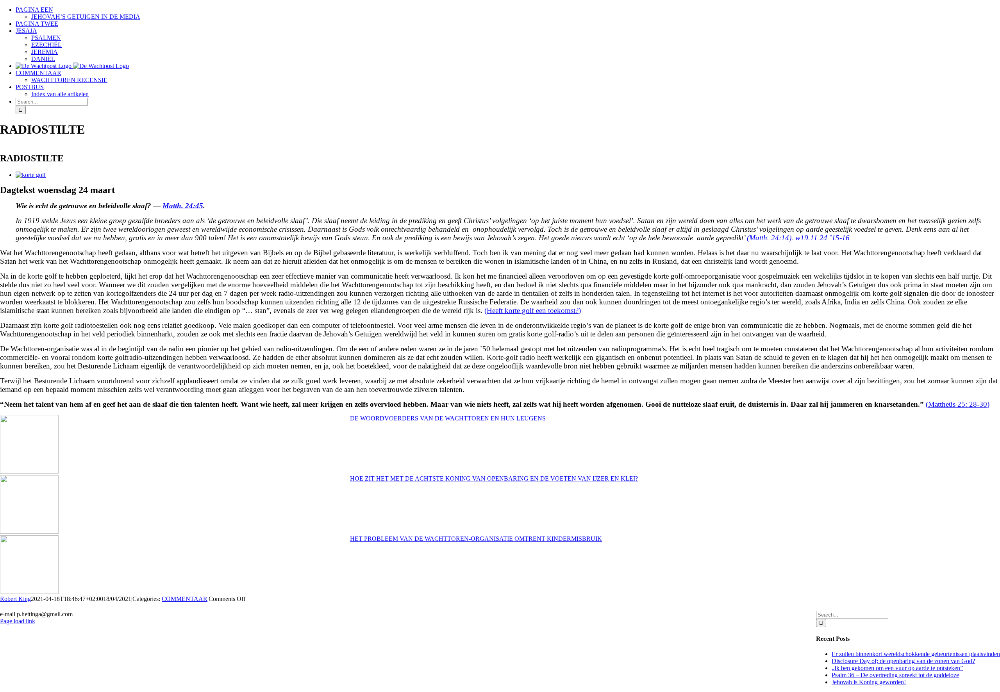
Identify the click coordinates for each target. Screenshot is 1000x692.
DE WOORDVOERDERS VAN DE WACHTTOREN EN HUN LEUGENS (448, 418)
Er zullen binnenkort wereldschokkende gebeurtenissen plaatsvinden (916, 654)
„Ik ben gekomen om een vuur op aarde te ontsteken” (897, 668)
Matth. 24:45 (182, 206)
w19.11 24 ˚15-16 (822, 238)
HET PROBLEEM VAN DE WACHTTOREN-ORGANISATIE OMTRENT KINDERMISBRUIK (476, 538)
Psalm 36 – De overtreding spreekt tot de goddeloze (895, 675)
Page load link (17, 621)
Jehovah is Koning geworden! (869, 682)
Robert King (15, 598)
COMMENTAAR (184, 598)
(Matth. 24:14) (769, 238)
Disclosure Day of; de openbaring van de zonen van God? (903, 661)
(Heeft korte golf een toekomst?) (532, 310)
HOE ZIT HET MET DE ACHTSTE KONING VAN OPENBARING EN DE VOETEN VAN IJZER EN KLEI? (494, 478)
